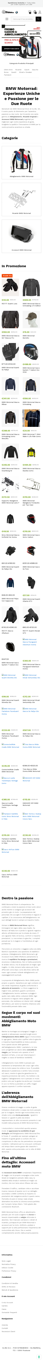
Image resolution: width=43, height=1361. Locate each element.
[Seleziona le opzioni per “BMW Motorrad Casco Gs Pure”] (26, 558)
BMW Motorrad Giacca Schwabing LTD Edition (32, 305)
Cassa (4, 1309)
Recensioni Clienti (8, 1331)
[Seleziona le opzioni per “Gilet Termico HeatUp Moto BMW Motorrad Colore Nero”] (26, 830)
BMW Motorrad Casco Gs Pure (31, 568)
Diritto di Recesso (8, 1287)
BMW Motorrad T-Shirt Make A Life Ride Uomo (32, 435)
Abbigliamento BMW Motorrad (21, 176)
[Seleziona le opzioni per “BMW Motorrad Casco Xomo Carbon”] (26, 526)
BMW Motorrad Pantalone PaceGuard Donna (10, 736)
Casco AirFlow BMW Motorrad (9, 876)
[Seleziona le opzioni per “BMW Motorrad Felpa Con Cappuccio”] (5, 590)
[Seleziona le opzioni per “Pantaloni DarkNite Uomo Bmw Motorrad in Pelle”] (5, 830)
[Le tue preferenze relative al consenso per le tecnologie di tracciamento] (39, 1357)
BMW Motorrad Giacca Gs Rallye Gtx (31, 735)
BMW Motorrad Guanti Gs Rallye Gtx (10, 568)
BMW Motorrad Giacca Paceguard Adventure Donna (31, 666)
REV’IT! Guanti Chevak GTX (31, 632)
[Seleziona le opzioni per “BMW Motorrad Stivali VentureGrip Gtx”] (26, 691)
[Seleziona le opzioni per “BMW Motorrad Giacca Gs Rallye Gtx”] (26, 725)
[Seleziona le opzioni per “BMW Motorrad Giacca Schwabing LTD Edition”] (26, 295)
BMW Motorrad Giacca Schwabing (31, 403)
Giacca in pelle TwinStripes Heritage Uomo (10, 805)
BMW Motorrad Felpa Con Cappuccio (10, 600)
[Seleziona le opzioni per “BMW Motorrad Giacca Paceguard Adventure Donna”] (26, 656)
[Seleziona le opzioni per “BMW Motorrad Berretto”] (26, 327)
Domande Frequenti (9, 1312)
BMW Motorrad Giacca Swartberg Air (10, 469)
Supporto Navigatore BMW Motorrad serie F (10, 502)
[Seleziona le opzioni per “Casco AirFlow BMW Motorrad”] (5, 866)
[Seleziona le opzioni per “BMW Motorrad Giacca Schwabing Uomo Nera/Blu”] (5, 425)
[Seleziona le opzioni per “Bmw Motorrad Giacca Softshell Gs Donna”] (5, 526)
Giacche (35, 70)
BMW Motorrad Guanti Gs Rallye (10, 369)
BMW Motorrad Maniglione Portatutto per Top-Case (31, 503)
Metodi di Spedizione (10, 1290)
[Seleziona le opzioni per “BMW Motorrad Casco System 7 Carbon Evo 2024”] (26, 359)
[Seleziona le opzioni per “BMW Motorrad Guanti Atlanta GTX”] (26, 590)
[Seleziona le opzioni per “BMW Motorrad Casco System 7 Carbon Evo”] (5, 654)
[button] (5, 492)
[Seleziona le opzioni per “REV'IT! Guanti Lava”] (5, 295)
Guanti (13, 72)
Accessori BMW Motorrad (21, 250)
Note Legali (6, 1261)
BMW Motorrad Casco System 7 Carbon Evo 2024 (31, 370)
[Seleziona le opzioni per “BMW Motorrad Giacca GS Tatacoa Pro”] (5, 327)
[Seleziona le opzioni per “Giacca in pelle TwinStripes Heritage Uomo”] (5, 794)
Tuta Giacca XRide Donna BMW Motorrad (31, 770)
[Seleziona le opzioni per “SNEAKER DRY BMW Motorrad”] (26, 794)
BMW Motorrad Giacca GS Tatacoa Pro (10, 337)
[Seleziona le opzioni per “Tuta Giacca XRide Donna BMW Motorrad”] (26, 761)
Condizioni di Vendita (10, 1283)
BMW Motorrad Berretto (29, 337)
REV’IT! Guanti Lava (9, 304)
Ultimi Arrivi (8, 70)
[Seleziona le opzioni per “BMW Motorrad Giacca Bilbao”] (5, 393)
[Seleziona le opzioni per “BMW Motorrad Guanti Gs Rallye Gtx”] (5, 558)
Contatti (5, 1328)
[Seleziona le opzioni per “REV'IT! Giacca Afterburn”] (5, 622)
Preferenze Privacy (9, 1271)
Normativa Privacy (9, 1264)
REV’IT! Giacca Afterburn (7, 632)
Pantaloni (7, 75)
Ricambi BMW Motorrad (21, 213)
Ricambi (18, 70)
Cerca (38, 19)
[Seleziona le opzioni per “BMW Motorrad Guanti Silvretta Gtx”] (5, 691)
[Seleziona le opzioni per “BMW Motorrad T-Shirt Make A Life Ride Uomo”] (26, 425)
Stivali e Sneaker (25, 72)
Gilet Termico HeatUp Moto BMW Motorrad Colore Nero (31, 841)
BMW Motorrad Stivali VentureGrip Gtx (31, 701)
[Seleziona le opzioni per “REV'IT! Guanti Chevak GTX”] (26, 622)
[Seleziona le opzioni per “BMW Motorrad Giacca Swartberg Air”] (5, 460)
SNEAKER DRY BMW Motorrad (30, 804)
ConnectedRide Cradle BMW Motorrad (10, 771)
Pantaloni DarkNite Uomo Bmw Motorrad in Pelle (10, 841)
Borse (6, 72)
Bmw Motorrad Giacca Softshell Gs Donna (10, 536)
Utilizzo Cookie (7, 1268)
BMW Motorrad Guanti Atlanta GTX (31, 600)
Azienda (5, 1325)
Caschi (26, 70)
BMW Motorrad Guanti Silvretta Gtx (10, 701)
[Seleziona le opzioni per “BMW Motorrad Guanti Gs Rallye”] (5, 359)
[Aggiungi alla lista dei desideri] (16, 295)
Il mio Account (7, 1302)
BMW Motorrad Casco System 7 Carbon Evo (10, 664)
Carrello (5, 1306)
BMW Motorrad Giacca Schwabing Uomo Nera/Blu (10, 436)
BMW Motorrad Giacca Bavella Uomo (31, 469)
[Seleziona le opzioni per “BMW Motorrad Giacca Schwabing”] (26, 393)
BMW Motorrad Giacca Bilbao (10, 403)
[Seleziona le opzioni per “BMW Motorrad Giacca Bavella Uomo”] (26, 460)
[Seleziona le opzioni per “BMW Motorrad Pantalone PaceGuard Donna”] (5, 725)
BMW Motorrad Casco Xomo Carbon (31, 536)
